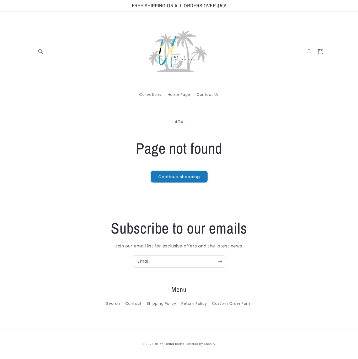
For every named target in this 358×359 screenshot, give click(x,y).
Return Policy (194, 303)
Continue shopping (179, 176)
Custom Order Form (232, 303)
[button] (40, 51)
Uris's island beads (170, 344)
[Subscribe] (220, 261)
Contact (133, 303)
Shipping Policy (161, 303)
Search (113, 303)
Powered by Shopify (201, 344)
